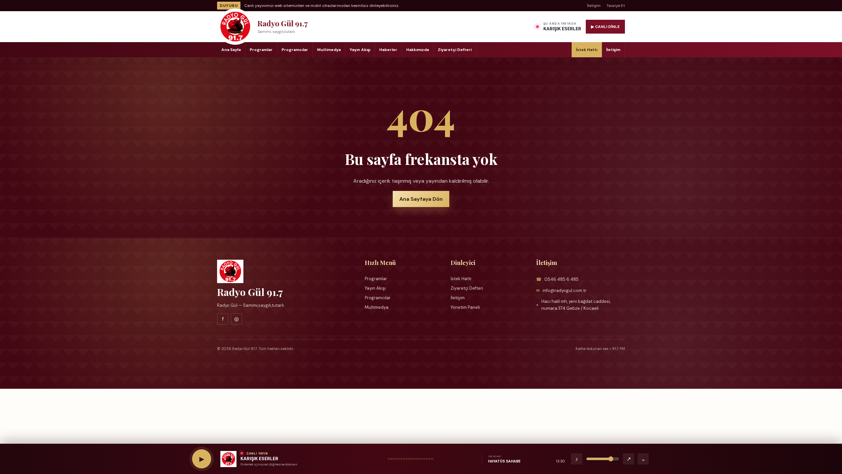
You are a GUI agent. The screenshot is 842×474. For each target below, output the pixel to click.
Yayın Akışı (360, 49)
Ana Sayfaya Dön (421, 199)
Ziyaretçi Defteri (455, 49)
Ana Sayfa (231, 49)
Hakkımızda (417, 49)
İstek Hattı (586, 49)
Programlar (261, 49)
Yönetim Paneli (465, 307)
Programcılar (295, 49)
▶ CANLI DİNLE (605, 26)
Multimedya (329, 49)
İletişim (594, 5)
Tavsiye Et (616, 5)
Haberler (388, 49)
